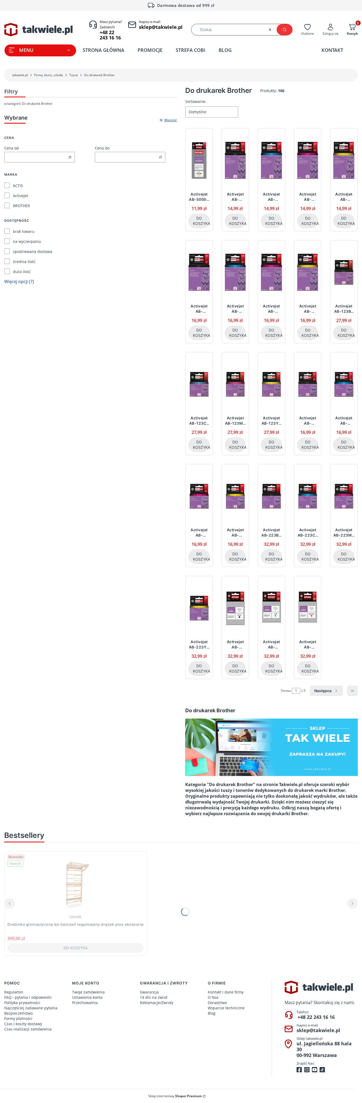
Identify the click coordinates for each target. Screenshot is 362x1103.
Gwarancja (149, 992)
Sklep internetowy (175, 1096)
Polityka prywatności (22, 1002)
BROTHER (21, 205)
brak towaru (23, 231)
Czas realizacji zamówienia (28, 1029)
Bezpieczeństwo (18, 1013)
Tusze (73, 75)
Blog (211, 1013)
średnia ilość (24, 261)
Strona (286, 690)
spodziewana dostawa (32, 251)
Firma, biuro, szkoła (48, 75)
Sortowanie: (195, 101)
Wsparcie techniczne (226, 1007)
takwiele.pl (20, 75)
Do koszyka (201, 221)
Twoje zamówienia (88, 992)
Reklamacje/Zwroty (156, 1002)
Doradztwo (217, 1002)
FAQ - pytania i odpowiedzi (28, 997)
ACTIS (18, 185)
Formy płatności (18, 1018)
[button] (285, 29)
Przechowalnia (85, 1002)
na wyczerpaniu (27, 241)
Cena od (11, 148)
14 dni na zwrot (153, 997)
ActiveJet (20, 195)
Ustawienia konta (87, 997)
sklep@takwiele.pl (318, 1030)
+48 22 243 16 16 (316, 1017)
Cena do (102, 148)
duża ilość (22, 271)
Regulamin (13, 992)
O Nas (213, 997)
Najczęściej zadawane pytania (31, 1007)
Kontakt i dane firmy (226, 992)
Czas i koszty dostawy (23, 1023)
